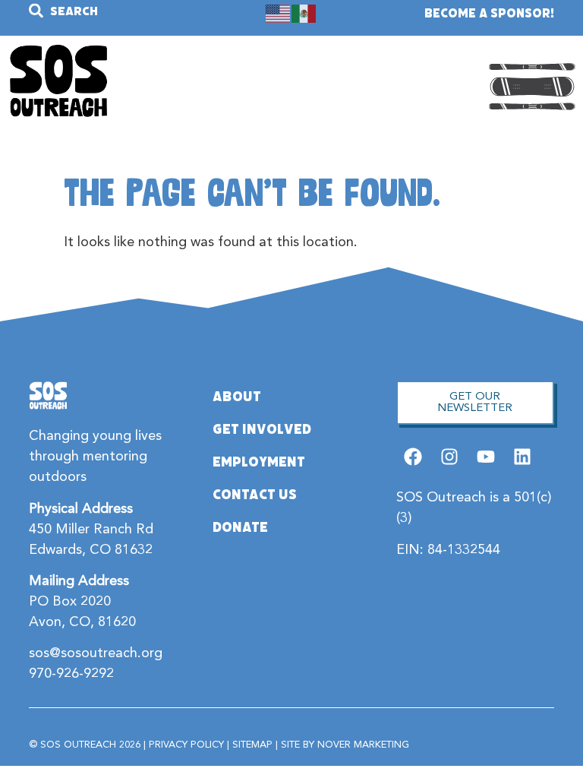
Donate (240, 527)
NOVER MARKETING (363, 745)
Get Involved (262, 429)
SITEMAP (252, 745)
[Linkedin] (522, 456)
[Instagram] (449, 456)
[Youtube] (486, 456)
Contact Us (255, 494)
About (237, 396)
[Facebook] (412, 456)
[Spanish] (304, 13)
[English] (279, 13)
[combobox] (107, 11)
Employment (259, 462)
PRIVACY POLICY (186, 745)
